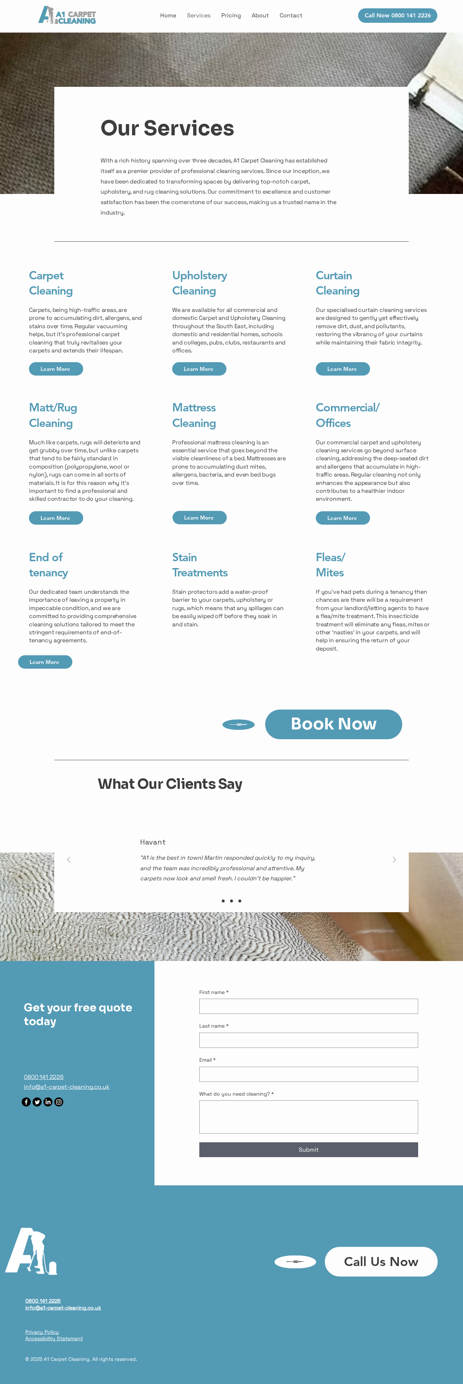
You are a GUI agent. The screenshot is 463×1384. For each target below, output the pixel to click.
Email (207, 1060)
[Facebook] (26, 1101)
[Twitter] (37, 1101)
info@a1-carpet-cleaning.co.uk (66, 1087)
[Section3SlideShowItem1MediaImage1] (223, 901)
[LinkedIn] (47, 1101)
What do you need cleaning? (236, 1094)
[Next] (394, 860)
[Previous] (68, 860)
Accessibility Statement (54, 1338)
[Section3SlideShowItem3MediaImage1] (239, 901)
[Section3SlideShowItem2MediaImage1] (231, 901)
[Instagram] (58, 1101)
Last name (214, 1026)
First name (214, 992)
